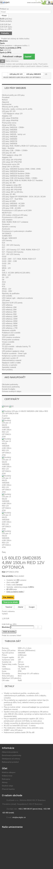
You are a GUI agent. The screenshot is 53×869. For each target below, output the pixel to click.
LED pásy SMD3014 (9, 132)
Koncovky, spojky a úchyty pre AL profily (17, 109)
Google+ (31, 607)
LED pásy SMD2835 (9, 130)
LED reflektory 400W (9, 326)
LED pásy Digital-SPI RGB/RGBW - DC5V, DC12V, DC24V (24, 197)
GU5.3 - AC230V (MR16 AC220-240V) (16, 273)
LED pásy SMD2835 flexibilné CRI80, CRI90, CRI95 (21, 169)
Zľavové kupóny (8, 789)
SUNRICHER (7, 236)
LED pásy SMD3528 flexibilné (13, 171)
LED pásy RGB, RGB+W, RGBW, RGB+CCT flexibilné (22, 180)
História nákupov (8, 772)
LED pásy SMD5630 (9, 144)
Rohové (5, 100)
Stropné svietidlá (8, 335)
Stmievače (6, 224)
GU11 (4, 266)
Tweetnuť (8, 607)
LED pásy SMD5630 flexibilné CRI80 (15, 176)
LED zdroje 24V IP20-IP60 (12, 160)
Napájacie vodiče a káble (11, 363)
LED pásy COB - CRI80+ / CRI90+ (15, 150)
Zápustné (5, 102)
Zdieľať (20, 607)
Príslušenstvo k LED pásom (12, 217)
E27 (3, 247)
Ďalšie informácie (12, 61)
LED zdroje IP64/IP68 (10, 120)
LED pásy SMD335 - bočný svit (13, 134)
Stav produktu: (8, 576)
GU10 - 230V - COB (9, 261)
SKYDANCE (6, 233)
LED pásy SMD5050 (9, 139)
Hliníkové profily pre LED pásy (13, 95)
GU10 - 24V (6, 263)
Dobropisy (6, 779)
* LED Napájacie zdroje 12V (12, 114)
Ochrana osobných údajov (11, 391)
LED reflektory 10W (9, 307)
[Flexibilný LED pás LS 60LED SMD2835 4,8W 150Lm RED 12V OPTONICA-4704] (26, 428)
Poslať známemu (8, 611)
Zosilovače (6, 229)
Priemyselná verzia (9, 123)
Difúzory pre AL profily (10, 107)
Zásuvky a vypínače (9, 365)
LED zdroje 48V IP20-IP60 (12, 187)
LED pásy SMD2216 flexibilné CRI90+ (16, 174)
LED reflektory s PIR (9, 328)
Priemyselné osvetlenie (10, 340)
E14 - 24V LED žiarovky (11, 245)
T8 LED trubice (7, 349)
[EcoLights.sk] (26, 2)
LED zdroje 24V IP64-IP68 (12, 162)
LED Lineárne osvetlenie (11, 337)
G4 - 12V (5, 277)
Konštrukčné (6, 104)
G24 (3, 284)
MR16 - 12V (6, 268)
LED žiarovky (7, 240)
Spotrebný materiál (9, 367)
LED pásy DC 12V (9, 111)
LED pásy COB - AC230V (11, 208)
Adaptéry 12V (7, 116)
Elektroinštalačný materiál (11, 360)
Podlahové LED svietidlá (11, 333)
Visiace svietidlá (8, 342)
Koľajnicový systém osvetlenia (13, 356)
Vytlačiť (5, 614)
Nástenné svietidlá (9, 330)
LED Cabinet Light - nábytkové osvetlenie (17, 298)
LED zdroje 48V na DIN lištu (12, 192)
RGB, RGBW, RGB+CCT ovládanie (15, 222)
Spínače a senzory (9, 227)
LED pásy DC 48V (9, 183)
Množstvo (6, 627)
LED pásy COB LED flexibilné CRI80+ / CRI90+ (20, 178)
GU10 (4, 257)
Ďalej (4, 552)
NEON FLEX (6, 213)
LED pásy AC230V (9, 201)
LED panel (6, 300)
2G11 (4, 282)
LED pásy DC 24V (9, 153)
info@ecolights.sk (19, 817)
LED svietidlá (7, 296)
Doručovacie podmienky (11, 387)
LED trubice (6, 344)
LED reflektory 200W (9, 321)
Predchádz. (6, 418)
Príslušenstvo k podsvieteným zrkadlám (17, 231)
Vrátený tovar (7, 776)
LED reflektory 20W (9, 310)
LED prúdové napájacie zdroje (13, 351)
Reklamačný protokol (10, 762)
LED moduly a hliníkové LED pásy (15, 215)
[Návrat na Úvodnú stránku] (4, 74)
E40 (3, 270)
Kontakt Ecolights (8, 389)
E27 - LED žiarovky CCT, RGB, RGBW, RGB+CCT (21, 250)
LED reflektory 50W (9, 314)
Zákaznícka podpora (10, 752)
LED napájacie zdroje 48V (11, 185)
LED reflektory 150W (9, 319)
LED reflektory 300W (9, 323)
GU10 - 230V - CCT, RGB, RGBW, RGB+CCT (19, 259)
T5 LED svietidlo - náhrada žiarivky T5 (16, 346)
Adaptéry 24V (7, 157)
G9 (3, 280)
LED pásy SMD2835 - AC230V (13, 204)
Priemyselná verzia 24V (11, 164)
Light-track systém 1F (10, 358)
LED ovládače (7, 220)
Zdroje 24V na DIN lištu (10, 167)
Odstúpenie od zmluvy (11, 759)
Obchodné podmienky (10, 384)
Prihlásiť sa (4, 9)
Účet (4, 768)
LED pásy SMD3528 (9, 137)
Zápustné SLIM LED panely (12, 303)
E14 (3, 243)
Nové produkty (7, 370)
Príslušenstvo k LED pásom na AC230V (17, 210)
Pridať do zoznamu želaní (11, 635)
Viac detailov (8, 597)
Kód (3, 572)
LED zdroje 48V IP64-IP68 (12, 190)
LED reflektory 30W (9, 312)
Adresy (4, 782)
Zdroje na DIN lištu (9, 125)
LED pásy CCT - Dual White (12, 199)
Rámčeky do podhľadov (11, 293)
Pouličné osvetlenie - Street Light (14, 353)
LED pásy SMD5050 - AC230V (13, 206)
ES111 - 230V (7, 291)
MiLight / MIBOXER (9, 238)
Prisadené (5, 97)
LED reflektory (7, 305)
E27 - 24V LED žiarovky (11, 254)
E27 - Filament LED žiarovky (12, 252)
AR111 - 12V (6, 289)
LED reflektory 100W (9, 317)
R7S (3, 287)
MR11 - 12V (6, 275)
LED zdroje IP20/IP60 (10, 118)
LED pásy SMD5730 (9, 141)
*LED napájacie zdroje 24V (12, 155)
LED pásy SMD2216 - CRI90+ (13, 127)
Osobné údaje (7, 786)
